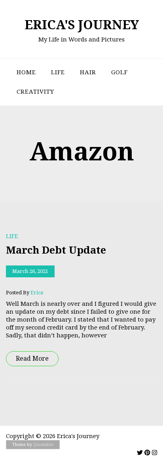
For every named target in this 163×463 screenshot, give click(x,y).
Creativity (35, 91)
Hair (88, 72)
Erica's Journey (82, 24)
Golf (119, 72)
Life (58, 72)
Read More (32, 358)
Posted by (24, 292)
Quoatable (43, 444)
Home (26, 72)
